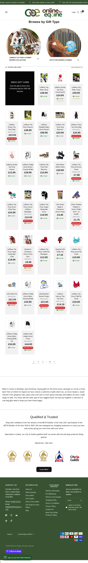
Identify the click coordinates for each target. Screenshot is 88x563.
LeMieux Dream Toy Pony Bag (12, 127)
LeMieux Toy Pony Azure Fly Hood (76, 251)
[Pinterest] (7, 520)
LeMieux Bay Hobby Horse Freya (28, 336)
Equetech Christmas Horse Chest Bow (28, 252)
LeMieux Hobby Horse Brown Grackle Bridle (27, 167)
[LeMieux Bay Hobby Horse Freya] (28, 324)
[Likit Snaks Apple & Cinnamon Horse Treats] (60, 195)
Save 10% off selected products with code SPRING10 (70, 2)
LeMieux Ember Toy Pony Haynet (11, 167)
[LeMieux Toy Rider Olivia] (44, 78)
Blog (27, 510)
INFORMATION (32, 485)
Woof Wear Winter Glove (60, 166)
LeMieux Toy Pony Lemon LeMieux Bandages (28, 208)
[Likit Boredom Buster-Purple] (44, 284)
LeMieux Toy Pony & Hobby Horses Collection (20, 59)
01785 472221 (16, 502)
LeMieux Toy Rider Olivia (44, 88)
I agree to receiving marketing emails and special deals (75, 507)
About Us (29, 489)
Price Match (30, 495)
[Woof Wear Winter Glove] (60, 155)
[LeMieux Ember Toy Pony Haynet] (12, 155)
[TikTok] (13, 520)
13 (50, 361)
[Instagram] (13, 515)
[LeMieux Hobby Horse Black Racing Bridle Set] (12, 324)
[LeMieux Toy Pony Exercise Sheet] (76, 155)
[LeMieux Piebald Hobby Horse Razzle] (44, 115)
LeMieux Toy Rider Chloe (76, 88)
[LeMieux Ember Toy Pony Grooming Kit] (60, 78)
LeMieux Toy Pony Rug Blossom (60, 127)
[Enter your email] (80, 500)
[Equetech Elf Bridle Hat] (60, 240)
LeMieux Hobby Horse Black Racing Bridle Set (11, 337)
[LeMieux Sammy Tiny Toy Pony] (60, 284)
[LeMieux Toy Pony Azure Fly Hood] (76, 240)
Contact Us (50, 509)
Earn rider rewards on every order (34, 2)
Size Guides (30, 498)
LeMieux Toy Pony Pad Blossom (44, 167)
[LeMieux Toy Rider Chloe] (76, 78)
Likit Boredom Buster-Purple (44, 295)
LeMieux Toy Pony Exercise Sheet (76, 167)
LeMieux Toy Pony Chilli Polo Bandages (44, 251)
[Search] (78, 12)
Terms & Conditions (52, 503)
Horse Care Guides (32, 502)
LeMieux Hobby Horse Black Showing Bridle (27, 296)
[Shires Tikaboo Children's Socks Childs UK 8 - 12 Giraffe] (76, 195)
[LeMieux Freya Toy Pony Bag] (76, 115)
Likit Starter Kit (12, 294)
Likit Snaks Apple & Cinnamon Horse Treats (60, 208)
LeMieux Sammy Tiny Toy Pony (60, 296)
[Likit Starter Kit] (12, 284)
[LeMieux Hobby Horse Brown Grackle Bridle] (28, 155)
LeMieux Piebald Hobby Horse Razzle (44, 127)
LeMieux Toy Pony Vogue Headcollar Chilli (11, 252)
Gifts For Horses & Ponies (60, 60)
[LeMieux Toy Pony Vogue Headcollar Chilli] (12, 240)
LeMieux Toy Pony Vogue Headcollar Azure (44, 208)
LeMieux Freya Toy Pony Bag (76, 126)
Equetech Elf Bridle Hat (60, 250)
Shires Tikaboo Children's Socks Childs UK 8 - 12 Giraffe (76, 209)
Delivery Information (53, 491)
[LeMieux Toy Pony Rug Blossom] (60, 115)
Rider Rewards (31, 492)
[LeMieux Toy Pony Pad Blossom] (44, 155)
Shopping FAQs (51, 500)
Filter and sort (14, 67)
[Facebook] (7, 515)
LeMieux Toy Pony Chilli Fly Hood (76, 296)
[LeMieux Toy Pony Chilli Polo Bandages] (44, 240)
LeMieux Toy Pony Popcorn (28, 126)
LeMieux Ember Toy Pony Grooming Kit (60, 89)
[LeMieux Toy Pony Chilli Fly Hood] (76, 284)
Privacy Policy (51, 506)
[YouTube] (18, 515)
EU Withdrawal (51, 494)
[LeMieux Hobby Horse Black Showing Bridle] (28, 284)
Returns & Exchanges (53, 497)
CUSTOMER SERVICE (54, 485)
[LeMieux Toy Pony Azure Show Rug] (12, 195)
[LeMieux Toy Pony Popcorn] (28, 115)
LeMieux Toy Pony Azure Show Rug (11, 207)
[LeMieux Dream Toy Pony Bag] (12, 115)
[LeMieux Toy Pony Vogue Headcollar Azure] (44, 195)
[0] (81, 12)
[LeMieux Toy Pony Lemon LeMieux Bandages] (28, 195)
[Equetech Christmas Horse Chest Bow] (28, 240)
